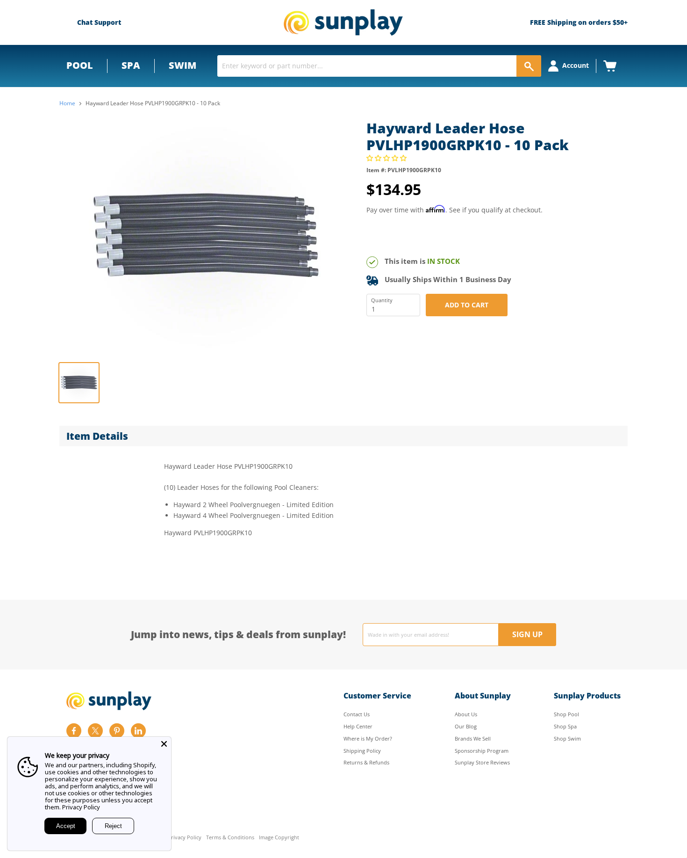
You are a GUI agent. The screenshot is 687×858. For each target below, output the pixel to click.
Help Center (358, 726)
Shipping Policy (362, 750)
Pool (79, 65)
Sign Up (527, 634)
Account (575, 65)
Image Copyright (279, 838)
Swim (182, 65)
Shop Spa (565, 726)
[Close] (164, 744)
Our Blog (466, 726)
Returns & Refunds (366, 762)
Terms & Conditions (230, 838)
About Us (466, 714)
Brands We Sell (473, 738)
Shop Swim (567, 738)
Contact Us (357, 714)
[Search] (528, 66)
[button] (387, 157)
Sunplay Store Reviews (482, 762)
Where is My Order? (368, 738)
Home (67, 103)
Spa (131, 65)
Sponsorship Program (481, 750)
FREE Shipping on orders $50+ (579, 22)
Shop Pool (566, 714)
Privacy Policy (184, 838)
